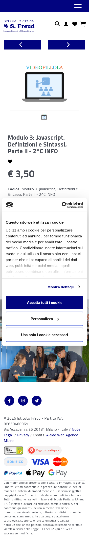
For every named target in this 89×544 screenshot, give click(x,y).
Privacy (23, 435)
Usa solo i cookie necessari (44, 335)
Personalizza (42, 318)
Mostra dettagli (60, 287)
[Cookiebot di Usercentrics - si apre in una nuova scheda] (62, 205)
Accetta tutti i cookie (44, 302)
